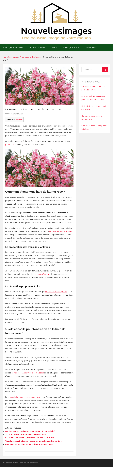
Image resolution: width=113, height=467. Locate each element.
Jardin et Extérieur (37, 47)
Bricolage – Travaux (71, 47)
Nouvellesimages (10, 57)
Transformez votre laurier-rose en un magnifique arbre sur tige (33, 441)
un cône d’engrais (42, 274)
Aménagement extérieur (30, 57)
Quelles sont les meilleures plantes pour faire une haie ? (30, 431)
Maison (54, 47)
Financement (91, 47)
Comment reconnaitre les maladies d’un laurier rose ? (29, 444)
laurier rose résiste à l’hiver (60, 231)
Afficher (19, 119)
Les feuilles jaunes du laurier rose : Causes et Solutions (29, 438)
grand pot (9, 144)
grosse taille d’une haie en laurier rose (24, 397)
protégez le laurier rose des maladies (28, 373)
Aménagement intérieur (13, 47)
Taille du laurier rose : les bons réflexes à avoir (25, 434)
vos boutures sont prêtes (56, 291)
